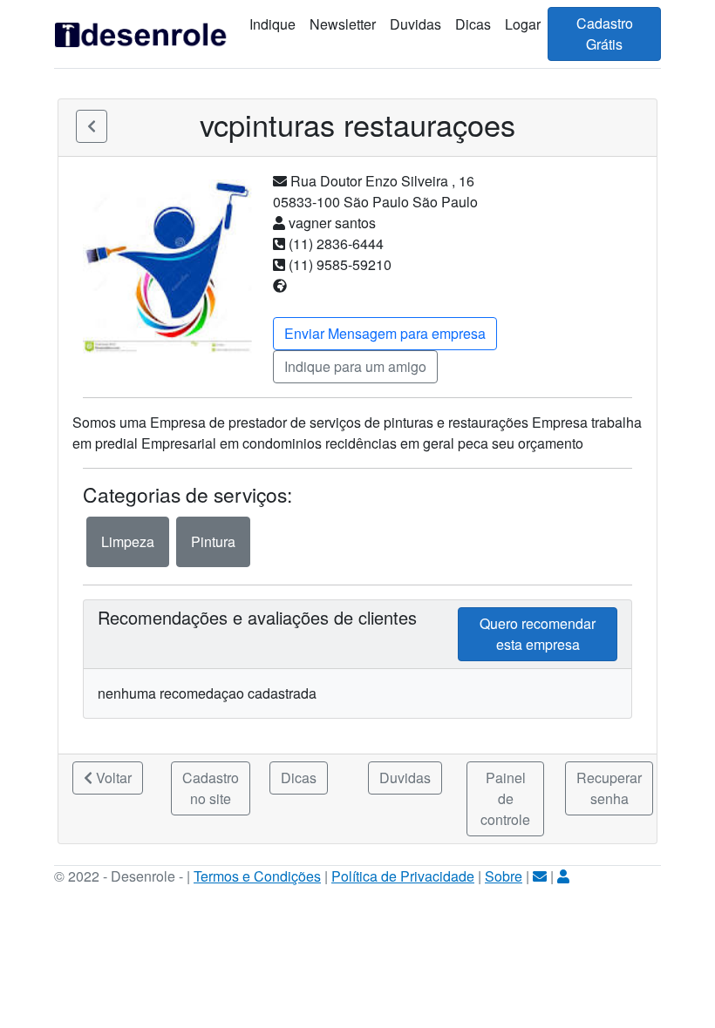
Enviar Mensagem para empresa (385, 333)
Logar (523, 24)
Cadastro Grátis (604, 33)
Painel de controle (505, 798)
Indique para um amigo (355, 366)
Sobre (503, 876)
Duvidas (415, 24)
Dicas (473, 24)
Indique (272, 24)
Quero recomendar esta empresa (538, 633)
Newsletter (343, 24)
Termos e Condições (257, 876)
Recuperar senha (609, 788)
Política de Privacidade (402, 876)
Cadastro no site (210, 788)
